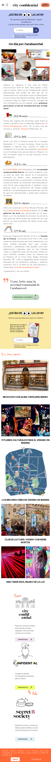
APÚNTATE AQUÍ (22, 639)
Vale (15, 759)
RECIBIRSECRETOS (45, 5)
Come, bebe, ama (14, 170)
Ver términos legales (20, 37)
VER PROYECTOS (23, 687)
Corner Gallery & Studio (18, 211)
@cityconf (43, 149)
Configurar (36, 759)
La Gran (25, 208)
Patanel (24, 129)
